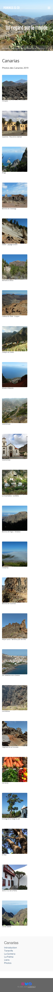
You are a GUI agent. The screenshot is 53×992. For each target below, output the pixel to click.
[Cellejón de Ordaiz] (14, 338)
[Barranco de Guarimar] (14, 589)
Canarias (30, 48)
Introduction (10, 947)
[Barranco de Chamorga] (14, 194)
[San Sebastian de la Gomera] (14, 661)
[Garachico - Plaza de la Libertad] (14, 123)
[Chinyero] (14, 87)
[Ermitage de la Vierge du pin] (14, 805)
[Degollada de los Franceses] (14, 733)
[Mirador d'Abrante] (14, 374)
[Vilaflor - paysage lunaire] (14, 230)
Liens (7, 959)
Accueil (5, 48)
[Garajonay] (14, 553)
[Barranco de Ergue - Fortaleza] (14, 517)
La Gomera (9, 953)
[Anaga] (14, 158)
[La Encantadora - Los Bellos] (14, 482)
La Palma (8, 956)
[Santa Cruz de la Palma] (14, 876)
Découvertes (17, 48)
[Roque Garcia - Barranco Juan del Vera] (14, 625)
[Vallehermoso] (14, 410)
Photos (40, 48)
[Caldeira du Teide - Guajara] (14, 302)
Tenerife (8, 950)
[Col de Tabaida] (14, 912)
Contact (32, 987)
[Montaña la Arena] (14, 266)
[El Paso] (14, 841)
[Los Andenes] (14, 697)
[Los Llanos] (14, 769)
